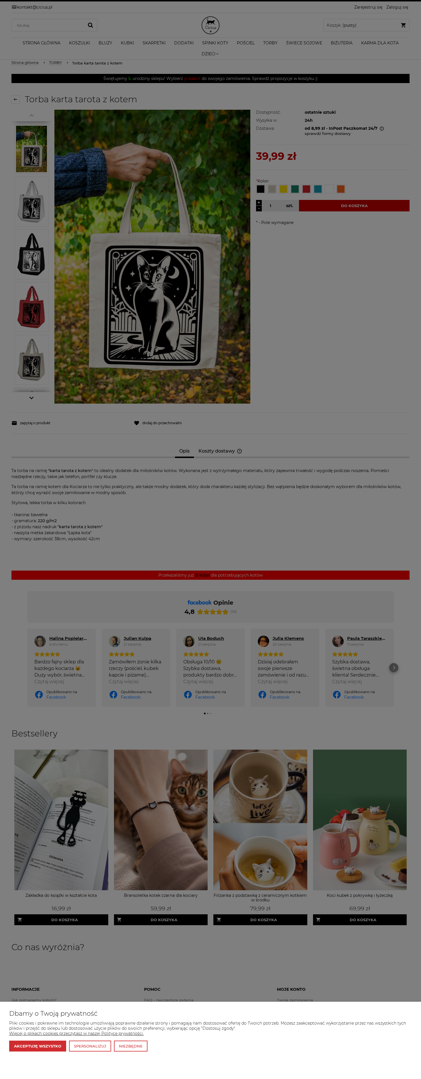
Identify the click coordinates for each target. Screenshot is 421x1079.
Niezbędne (131, 1046)
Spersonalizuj (90, 1046)
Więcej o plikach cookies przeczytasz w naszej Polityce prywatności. (76, 1033)
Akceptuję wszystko (37, 1046)
